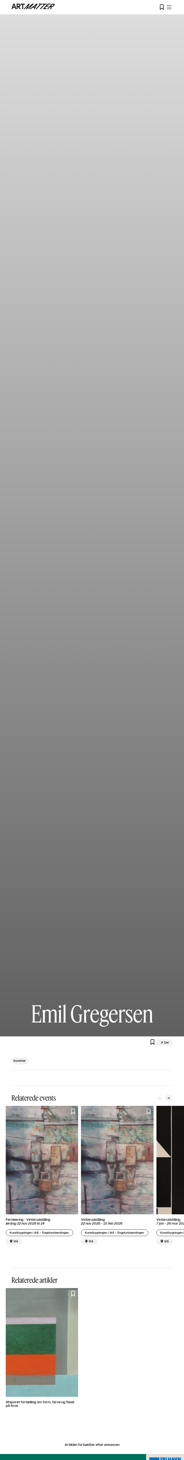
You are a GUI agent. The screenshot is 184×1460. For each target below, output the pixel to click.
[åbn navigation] (169, 7)
